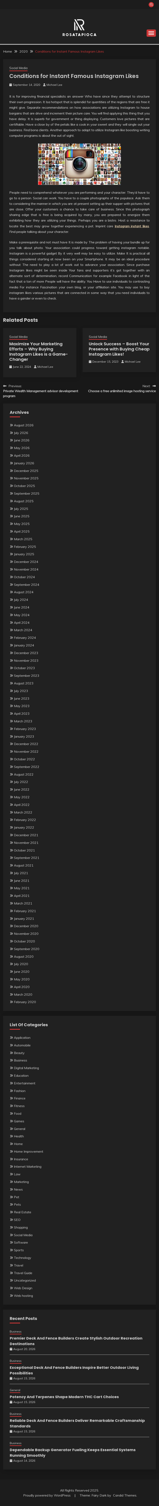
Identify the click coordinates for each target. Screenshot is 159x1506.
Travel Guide (23, 1273)
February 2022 (25, 820)
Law (17, 1174)
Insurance (21, 1159)
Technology (22, 1258)
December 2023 (26, 653)
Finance (19, 1098)
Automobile (22, 1045)
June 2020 (21, 971)
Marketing (21, 1182)
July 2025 (21, 509)
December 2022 (26, 744)
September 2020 (26, 949)
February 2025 (25, 547)
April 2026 (22, 455)
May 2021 (22, 888)
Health (19, 1136)
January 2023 (24, 736)
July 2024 (21, 600)
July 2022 (21, 782)
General (19, 1129)
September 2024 (26, 585)
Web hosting (23, 1296)
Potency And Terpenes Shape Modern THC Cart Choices (64, 1396)
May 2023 (22, 706)
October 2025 (24, 486)
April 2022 (22, 805)
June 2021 (21, 881)
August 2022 (24, 774)
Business (20, 1060)
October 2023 (24, 668)
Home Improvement (28, 1151)
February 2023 (25, 729)
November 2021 (26, 843)
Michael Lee (54, 85)
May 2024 (22, 615)
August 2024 (24, 592)
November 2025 (26, 478)
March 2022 (23, 812)
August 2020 (24, 956)
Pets (17, 1204)
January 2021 (24, 918)
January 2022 (24, 827)
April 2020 (22, 987)
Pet (16, 1197)
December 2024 (26, 562)
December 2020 (26, 926)
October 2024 (24, 577)
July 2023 (21, 691)
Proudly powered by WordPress (47, 1495)
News (18, 1189)
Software (21, 1242)
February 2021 (25, 911)
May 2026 (22, 448)
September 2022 (26, 767)
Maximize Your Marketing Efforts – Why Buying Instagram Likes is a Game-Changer (38, 351)
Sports (19, 1250)
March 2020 (23, 994)
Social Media (18, 68)
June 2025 (21, 516)
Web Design (23, 1288)
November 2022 (26, 751)
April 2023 (22, 713)
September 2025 (26, 493)
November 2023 (26, 660)
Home (18, 1144)
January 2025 (24, 554)
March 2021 (23, 903)
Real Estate (22, 1212)
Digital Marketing (26, 1068)
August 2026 (24, 425)
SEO (17, 1220)
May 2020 (22, 979)
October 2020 (24, 941)
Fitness (19, 1106)
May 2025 (22, 524)
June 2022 (21, 789)
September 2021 (26, 858)
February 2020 (25, 1002)
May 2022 (22, 797)
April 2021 (22, 896)
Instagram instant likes (132, 226)
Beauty (19, 1053)
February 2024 (25, 638)
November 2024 (26, 569)
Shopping (21, 1227)
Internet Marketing (27, 1166)
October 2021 (24, 850)
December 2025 (26, 471)
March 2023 (23, 721)
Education (21, 1075)
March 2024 (23, 630)
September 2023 (26, 675)
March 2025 (23, 539)
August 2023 (24, 683)
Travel (18, 1265)
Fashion (19, 1091)
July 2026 (21, 433)
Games (19, 1121)
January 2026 (24, 463)
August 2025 (24, 501)
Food (17, 1113)
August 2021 (24, 865)
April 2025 (22, 531)
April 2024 (22, 622)
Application (22, 1037)
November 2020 (26, 934)
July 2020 (21, 964)
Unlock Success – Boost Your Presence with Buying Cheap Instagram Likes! (119, 349)
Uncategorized (25, 1280)
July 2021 (21, 873)
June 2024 (21, 607)
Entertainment (24, 1083)
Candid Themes (124, 1495)
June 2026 (21, 440)
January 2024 (24, 645)
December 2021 (26, 835)
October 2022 (24, 759)
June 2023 (21, 698)
